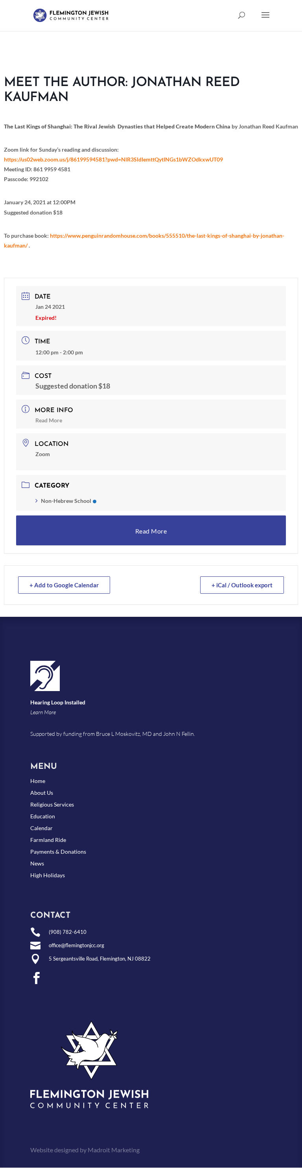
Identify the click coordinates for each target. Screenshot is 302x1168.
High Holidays (47, 875)
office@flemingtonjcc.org (76, 945)
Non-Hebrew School (66, 500)
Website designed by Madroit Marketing (85, 1149)
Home (37, 781)
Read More (48, 420)
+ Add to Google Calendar (64, 585)
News (37, 864)
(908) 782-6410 (68, 932)
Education (42, 817)
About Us (41, 793)
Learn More (43, 712)
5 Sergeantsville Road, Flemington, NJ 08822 (100, 958)
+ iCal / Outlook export (242, 585)
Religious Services (52, 805)
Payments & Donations (58, 852)
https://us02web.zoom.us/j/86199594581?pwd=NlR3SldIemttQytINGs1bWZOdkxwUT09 (113, 159)
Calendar (41, 828)
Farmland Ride (48, 840)
